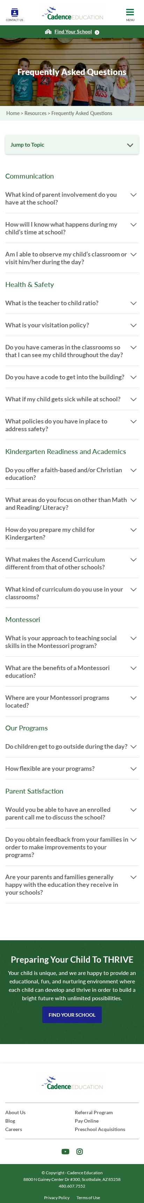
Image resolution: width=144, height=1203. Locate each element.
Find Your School (72, 1015)
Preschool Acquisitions (100, 1129)
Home (13, 113)
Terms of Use (88, 1197)
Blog (10, 1121)
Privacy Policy (57, 1197)
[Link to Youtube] (66, 1151)
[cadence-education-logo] (72, 13)
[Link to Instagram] (80, 1151)
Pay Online (87, 1121)
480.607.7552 (72, 1186)
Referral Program (94, 1112)
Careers (13, 1129)
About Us (15, 1112)
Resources (35, 113)
